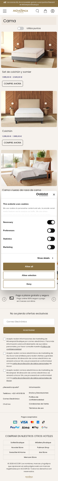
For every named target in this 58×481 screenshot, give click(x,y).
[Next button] (54, 299)
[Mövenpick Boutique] (20, 11)
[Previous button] (4, 299)
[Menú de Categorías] (5, 11)
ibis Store (43, 452)
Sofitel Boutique (17, 442)
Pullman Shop (43, 447)
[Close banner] (54, 194)
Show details (43, 258)
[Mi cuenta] (52, 11)
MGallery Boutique (43, 442)
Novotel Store (17, 447)
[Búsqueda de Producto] (36, 11)
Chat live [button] (7, 404)
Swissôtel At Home (17, 452)
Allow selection (29, 275)
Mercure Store (30, 457)
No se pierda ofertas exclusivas (29, 313)
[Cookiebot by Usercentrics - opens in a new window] (36, 194)
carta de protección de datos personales (30, 363)
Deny (29, 284)
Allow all (29, 266)
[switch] (51, 231)
